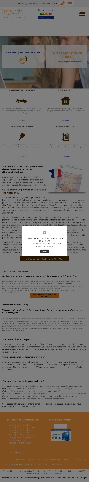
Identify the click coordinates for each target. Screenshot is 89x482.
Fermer (44, 251)
